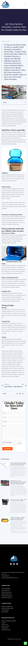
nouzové (3, 622)
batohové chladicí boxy (7, 592)
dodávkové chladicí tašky (7, 595)
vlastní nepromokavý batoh (7, 608)
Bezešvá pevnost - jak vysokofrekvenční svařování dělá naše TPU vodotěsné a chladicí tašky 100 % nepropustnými (18, 482)
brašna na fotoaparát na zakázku (9, 620)
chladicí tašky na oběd (6, 594)
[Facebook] (11, 564)
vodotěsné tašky (5, 610)
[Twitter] (14, 564)
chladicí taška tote (5, 590)
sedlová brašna (5, 628)
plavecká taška (5, 611)
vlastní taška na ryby (6, 629)
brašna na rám (5, 624)
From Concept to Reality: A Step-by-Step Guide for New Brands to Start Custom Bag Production (18, 464)
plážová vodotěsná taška (7, 606)
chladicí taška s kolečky (6, 597)
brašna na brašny (5, 626)
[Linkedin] (17, 564)
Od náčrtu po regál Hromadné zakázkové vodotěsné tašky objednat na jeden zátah (17, 518)
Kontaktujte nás (7, 448)
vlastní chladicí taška (6, 588)
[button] (24, 102)
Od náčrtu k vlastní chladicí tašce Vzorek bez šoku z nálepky (18, 500)
